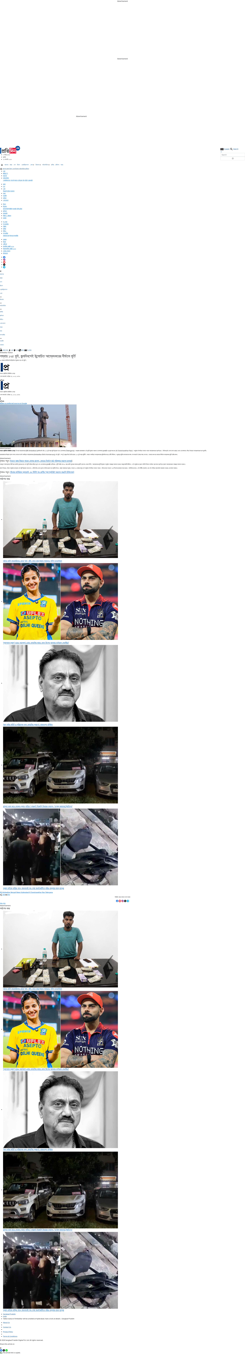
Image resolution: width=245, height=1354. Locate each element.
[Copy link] (3, 380)
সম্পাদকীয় (5, 233)
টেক (23, 180)
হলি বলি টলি (6, 209)
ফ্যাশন (15, 180)
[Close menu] (0, 271)
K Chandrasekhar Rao (37, 892)
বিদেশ (18, 165)
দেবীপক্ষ (5, 244)
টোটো (26, 180)
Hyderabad (25, 892)
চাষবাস (4, 218)
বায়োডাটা (5, 213)
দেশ (15, 165)
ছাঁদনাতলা (5, 253)
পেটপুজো (20, 180)
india (5, 1316)
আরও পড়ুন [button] (3, 903)
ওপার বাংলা (5, 200)
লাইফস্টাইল (45, 165)
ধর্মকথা (4, 198)
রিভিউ (10, 209)
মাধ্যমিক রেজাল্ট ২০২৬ (8, 246)
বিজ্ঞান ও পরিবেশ (7, 216)
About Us (6, 1322)
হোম (4, 171)
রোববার (4, 239)
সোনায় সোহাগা (6, 251)
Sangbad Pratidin (9, 1314)
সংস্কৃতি (14, 209)
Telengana (49, 892)
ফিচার (4, 242)
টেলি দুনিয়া (19, 209)
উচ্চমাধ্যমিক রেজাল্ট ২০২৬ (9, 249)
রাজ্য (11, 165)
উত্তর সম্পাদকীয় (14, 236)
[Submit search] (232, 158)
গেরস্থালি (30, 180)
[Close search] (221, 152)
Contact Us (7, 1327)
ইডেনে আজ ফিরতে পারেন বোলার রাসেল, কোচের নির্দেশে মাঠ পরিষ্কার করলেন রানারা (40, 460)
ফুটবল (8, 191)
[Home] (10, 149)
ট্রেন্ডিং (4, 226)
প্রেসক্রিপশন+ (25, 165)
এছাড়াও (2, 345)
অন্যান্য (12, 191)
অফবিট (5, 196)
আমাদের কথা (6, 236)
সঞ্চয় (62, 165)
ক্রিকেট (5, 191)
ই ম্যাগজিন (6, 224)
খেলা (31, 165)
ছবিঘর (52, 165)
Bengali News (16, 892)
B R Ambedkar (5, 892)
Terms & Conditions (10, 1336)
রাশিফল (57, 165)
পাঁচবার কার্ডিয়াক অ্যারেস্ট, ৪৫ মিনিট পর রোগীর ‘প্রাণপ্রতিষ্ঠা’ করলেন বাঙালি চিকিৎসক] (42, 472)
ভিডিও (4, 231)
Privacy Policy (8, 1332)
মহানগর (6, 165)
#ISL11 (5, 173)
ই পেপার (5, 222)
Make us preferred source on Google (13, 403)
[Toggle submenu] (1, 338)
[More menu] (243, 165)
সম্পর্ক (12, 180)
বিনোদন (38, 165)
